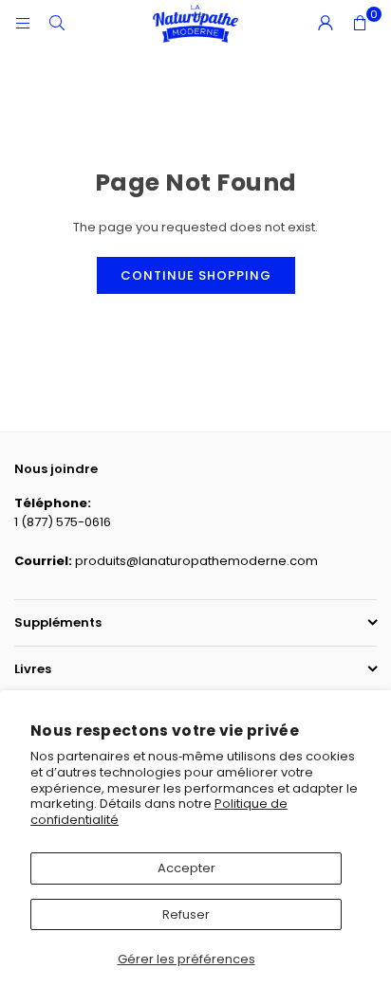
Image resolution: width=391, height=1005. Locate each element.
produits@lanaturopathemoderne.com (196, 561)
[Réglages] (325, 24)
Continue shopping (196, 275)
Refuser (186, 914)
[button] (360, 24)
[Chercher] (57, 23)
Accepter (186, 868)
